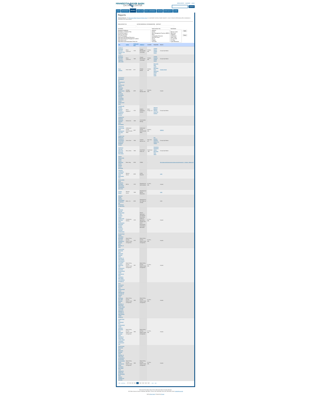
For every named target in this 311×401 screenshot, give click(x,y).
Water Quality (168, 11)
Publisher (142, 44)
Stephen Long (155, 111)
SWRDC (162, 130)
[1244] (176, 30)
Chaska (155, 48)
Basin (118, 11)
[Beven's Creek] (176, 32)
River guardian (120, 69)
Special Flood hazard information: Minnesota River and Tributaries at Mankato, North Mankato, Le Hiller (121, 240)
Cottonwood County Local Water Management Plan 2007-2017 (121, 130)
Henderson (156, 147)
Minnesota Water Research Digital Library (138, 18)
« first (119, 383)
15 (148, 383)
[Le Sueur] (176, 40)
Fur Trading (156, 142)
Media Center (180, 3)
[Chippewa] (176, 34)
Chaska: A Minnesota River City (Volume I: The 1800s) (121, 50)
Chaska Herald (163, 69)
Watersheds (125, 11)
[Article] (161, 32)
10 (134, 383)
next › (153, 383)
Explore (159, 11)
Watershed (173, 28)
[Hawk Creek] (176, 37)
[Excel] (161, 38)
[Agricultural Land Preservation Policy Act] (134, 41)
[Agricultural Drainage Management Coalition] (134, 38)
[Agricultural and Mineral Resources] (134, 37)
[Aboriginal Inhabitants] (134, 30)
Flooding (156, 58)
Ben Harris (152, 394)
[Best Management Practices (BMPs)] (161, 33)
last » (156, 383)
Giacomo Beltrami (156, 108)
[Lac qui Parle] (176, 38)
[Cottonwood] (176, 36)
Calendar (187, 3)
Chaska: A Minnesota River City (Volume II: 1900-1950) (121, 58)
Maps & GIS (140, 11)
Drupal (162, 394)
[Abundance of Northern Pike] (134, 32)
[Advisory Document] (134, 34)
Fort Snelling (156, 112)
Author (127, 44)
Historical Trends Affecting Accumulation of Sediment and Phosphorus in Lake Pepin (121, 201)
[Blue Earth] (176, 33)
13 (143, 383)
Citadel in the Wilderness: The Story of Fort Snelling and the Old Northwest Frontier (121, 140)
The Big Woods (120, 192)
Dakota (155, 50)
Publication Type (156, 28)
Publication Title (122, 24)
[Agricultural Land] (134, 40)
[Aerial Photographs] (134, 36)
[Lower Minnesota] (176, 41)
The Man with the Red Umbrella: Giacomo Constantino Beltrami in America (121, 110)
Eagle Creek (155, 74)
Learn (175, 11)
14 (145, 383)
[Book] (161, 34)
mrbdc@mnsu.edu (179, 391)
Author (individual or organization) (146, 24)
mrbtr (161, 174)
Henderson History (156, 149)
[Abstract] (161, 30)
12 (140, 383)
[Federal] (161, 40)
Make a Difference (150, 11)
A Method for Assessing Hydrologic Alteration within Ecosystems (121, 120)
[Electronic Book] (161, 37)
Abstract (158, 24)
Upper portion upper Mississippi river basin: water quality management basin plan (121, 184)
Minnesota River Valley (156, 153)
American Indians (156, 141)
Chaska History (155, 52)
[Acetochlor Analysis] (134, 33)
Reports (133, 10)
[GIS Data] (161, 41)
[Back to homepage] (130, 7)
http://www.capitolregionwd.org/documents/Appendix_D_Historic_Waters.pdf (176, 162)
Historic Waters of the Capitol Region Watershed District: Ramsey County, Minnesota (121, 162)
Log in (193, 3)
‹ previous (123, 383)
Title (119, 44)
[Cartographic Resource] (161, 36)
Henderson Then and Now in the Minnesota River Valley (121, 150)
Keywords (120, 28)
